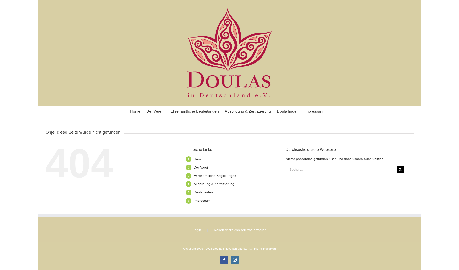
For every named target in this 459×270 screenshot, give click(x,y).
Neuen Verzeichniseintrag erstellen (240, 230)
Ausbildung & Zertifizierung (214, 184)
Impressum (202, 200)
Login (197, 230)
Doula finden (203, 192)
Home (198, 159)
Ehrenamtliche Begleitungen (215, 176)
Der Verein (202, 167)
